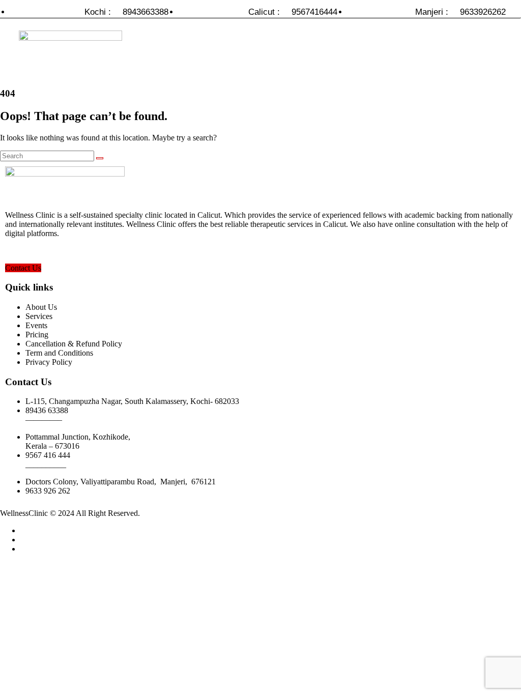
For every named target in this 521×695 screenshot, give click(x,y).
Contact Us (23, 268)
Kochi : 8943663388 (126, 12)
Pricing (36, 334)
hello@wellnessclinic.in (43, 250)
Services (38, 316)
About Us (41, 307)
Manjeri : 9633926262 (460, 12)
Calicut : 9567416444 (292, 12)
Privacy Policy (48, 362)
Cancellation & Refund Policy (73, 343)
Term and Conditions (59, 353)
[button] (348, 55)
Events (36, 325)
